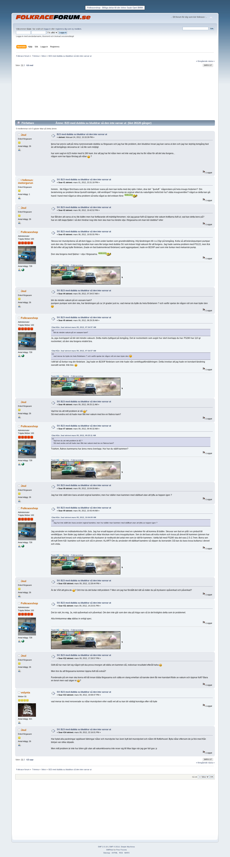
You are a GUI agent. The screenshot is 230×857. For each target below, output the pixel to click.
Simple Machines (128, 847)
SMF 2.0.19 (103, 847)
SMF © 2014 (114, 847)
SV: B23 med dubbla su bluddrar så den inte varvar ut (84, 179)
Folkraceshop (29, 232)
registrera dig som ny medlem (68, 29)
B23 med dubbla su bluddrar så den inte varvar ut (82, 134)
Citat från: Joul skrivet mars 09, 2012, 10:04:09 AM (74, 517)
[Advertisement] (115, 95)
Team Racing (60, 265)
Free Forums (121, 850)
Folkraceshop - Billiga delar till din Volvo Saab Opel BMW (115, 7)
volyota (25, 692)
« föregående (202, 61)
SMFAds (109, 850)
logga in (47, 29)
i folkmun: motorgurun (25, 181)
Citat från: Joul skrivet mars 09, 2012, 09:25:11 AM (74, 435)
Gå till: (194, 777)
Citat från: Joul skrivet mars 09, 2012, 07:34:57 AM (74, 327)
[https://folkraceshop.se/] (22, 270)
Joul (23, 134)
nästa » (211, 61)
